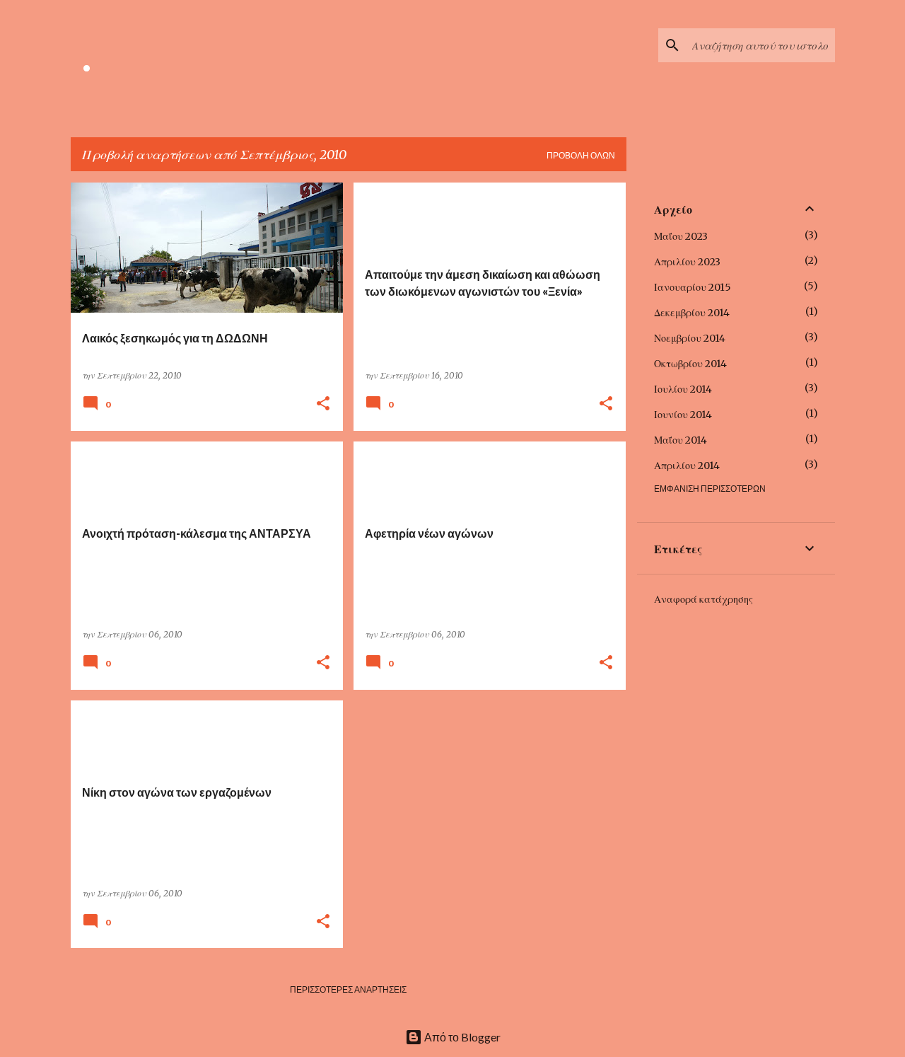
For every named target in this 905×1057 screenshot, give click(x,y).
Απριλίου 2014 (687, 465)
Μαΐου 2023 (681, 236)
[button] (323, 404)
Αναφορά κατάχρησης (703, 599)
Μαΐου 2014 (680, 440)
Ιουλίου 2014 (683, 389)
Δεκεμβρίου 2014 (692, 312)
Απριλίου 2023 (687, 261)
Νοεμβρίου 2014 (689, 338)
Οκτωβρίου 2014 (690, 363)
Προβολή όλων (581, 155)
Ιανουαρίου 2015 (692, 287)
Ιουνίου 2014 (683, 414)
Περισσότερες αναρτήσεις (348, 989)
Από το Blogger (461, 1037)
